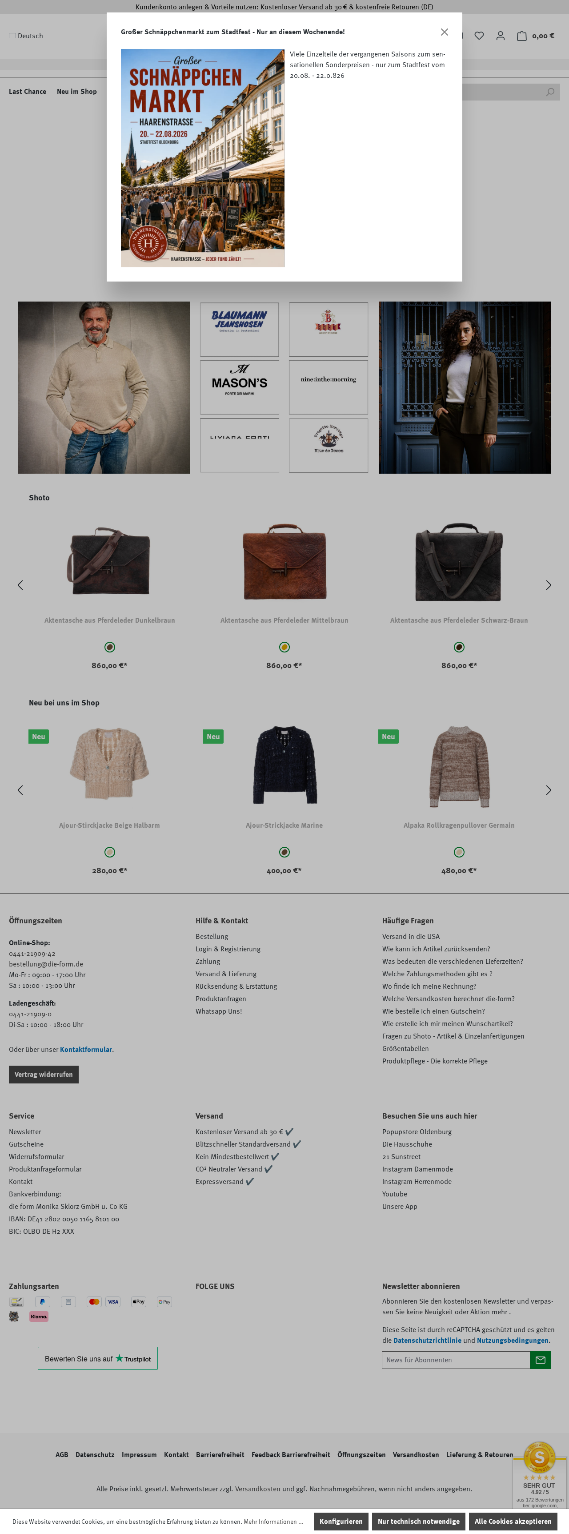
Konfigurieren (341, 1522)
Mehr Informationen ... (274, 1521)
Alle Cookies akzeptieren (513, 1522)
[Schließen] (444, 32)
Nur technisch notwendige (419, 1522)
